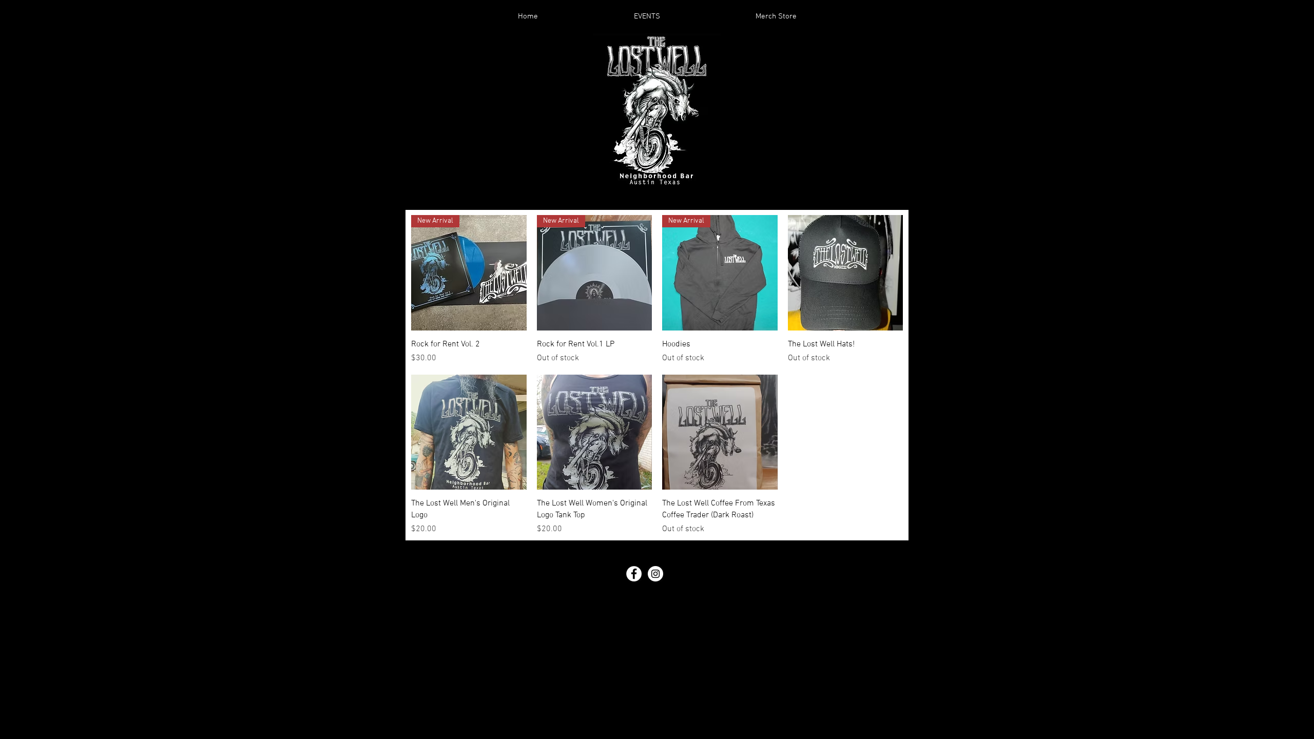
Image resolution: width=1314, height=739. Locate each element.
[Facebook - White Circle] (634, 573)
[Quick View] (845, 272)
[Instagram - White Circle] (655, 573)
